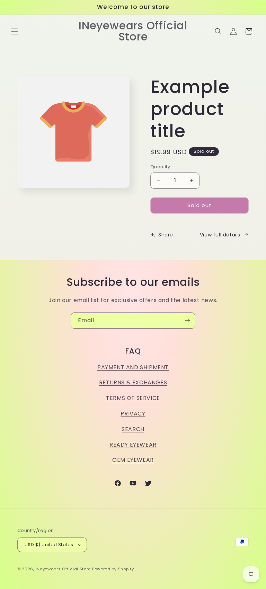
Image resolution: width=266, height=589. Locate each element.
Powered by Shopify (113, 569)
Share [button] (165, 234)
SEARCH (133, 429)
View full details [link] (220, 234)
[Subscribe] (187, 320)
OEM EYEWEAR (133, 460)
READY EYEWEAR (133, 445)
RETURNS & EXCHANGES (133, 382)
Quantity (160, 166)
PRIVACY (133, 414)
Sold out (199, 205)
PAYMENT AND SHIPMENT (133, 367)
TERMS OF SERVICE (133, 398)
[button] (14, 31)
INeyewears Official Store (63, 569)
